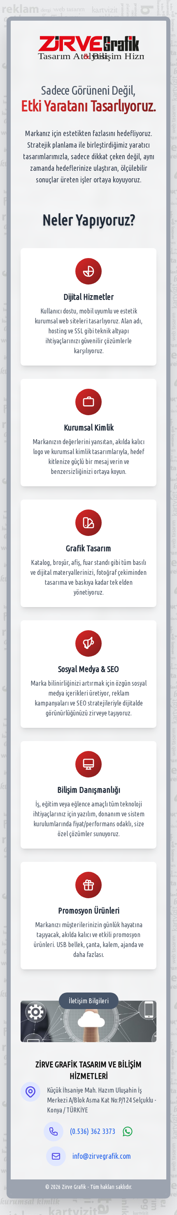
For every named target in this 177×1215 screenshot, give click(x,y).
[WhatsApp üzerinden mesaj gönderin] (127, 1131)
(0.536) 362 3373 (92, 1131)
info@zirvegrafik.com (101, 1156)
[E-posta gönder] (56, 1156)
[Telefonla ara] (53, 1131)
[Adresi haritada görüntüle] (30, 1092)
